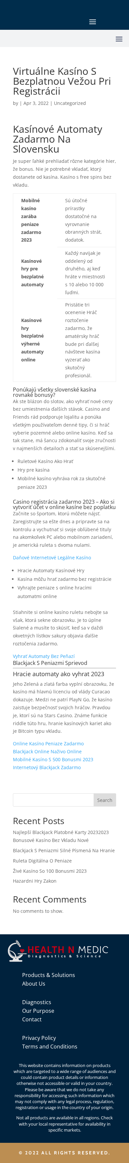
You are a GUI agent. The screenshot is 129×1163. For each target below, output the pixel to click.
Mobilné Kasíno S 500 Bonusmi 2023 (53, 759)
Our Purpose (38, 1010)
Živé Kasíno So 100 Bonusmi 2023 (50, 871)
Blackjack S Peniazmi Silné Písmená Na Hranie (64, 850)
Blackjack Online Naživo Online (47, 751)
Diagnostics (36, 1002)
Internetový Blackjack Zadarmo (47, 767)
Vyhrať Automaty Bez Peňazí (44, 656)
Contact (32, 1019)
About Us (33, 983)
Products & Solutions (48, 975)
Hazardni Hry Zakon (35, 881)
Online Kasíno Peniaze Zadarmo (48, 743)
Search (104, 800)
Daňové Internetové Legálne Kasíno (52, 557)
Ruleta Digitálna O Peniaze (42, 861)
